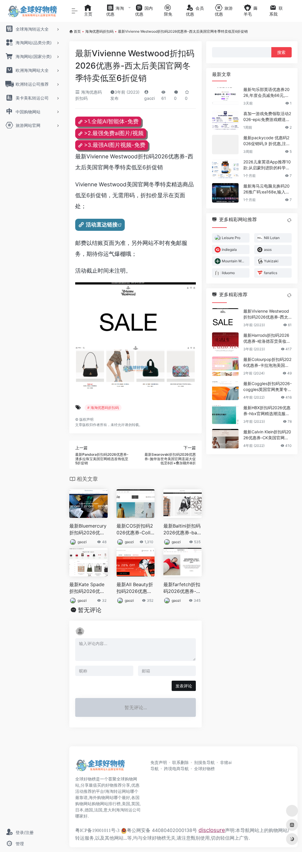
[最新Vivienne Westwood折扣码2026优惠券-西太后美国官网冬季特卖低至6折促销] (225, 318)
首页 (77, 31)
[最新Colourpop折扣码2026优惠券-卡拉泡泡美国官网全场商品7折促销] (225, 366)
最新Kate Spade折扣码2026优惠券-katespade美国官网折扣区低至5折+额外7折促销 (88, 588)
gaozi (82, 542)
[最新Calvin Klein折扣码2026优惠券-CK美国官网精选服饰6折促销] (225, 438)
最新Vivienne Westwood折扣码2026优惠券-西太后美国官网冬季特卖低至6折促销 (267, 314)
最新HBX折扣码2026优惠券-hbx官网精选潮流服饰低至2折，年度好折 (266, 411)
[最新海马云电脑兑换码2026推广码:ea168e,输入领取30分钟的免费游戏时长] (225, 193)
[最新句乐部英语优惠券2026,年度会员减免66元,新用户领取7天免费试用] (225, 96)
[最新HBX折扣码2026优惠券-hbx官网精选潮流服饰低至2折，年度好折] (225, 414)
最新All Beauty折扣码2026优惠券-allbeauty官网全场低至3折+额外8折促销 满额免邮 (135, 588)
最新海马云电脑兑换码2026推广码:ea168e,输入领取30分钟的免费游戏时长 (266, 189)
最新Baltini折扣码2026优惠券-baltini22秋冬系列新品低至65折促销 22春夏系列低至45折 (182, 529)
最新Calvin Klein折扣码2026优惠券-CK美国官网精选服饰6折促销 (267, 435)
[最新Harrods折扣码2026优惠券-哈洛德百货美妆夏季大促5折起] (225, 342)
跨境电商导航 (176, 768)
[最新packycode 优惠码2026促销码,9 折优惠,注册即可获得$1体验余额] (225, 144)
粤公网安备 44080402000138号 (162, 830)
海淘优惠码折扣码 (99, 31)
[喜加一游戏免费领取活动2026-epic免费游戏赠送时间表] (225, 120)
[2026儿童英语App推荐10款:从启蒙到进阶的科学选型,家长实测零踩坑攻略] (225, 168)
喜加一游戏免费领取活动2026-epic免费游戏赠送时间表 (267, 116)
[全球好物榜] (100, 767)
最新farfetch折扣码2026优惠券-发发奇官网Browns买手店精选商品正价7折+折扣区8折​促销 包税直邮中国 (182, 588)
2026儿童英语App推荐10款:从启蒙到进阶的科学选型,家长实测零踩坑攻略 (267, 165)
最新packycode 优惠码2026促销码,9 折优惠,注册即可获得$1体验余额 (266, 141)
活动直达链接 (102, 224)
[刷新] (289, 220)
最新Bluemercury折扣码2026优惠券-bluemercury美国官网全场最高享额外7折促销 (88, 529)
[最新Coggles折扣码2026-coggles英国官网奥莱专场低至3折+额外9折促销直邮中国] (225, 390)
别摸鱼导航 (204, 762)
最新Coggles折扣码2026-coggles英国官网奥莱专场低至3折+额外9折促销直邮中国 (267, 386)
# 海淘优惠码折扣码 (103, 407)
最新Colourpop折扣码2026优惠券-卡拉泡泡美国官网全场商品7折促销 (267, 362)
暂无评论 (89, 610)
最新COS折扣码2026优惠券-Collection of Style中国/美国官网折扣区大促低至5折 (134, 529)
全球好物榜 (204, 768)
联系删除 (180, 762)
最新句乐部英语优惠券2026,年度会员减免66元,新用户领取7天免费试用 (266, 92)
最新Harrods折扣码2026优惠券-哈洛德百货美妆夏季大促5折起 (266, 338)
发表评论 (183, 685)
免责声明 (158, 762)
